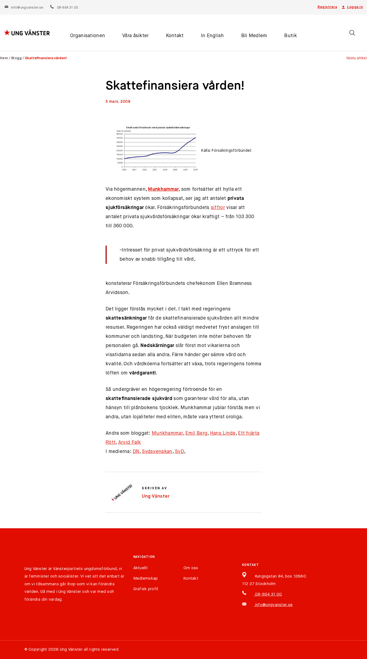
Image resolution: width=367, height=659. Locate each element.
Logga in (355, 7)
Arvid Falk (129, 442)
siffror (218, 207)
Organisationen (87, 35)
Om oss (191, 568)
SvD (179, 451)
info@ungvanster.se (27, 7)
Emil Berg (196, 433)
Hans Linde (223, 433)
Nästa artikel (357, 58)
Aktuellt (140, 568)
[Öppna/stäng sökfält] (352, 33)
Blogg (16, 58)
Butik (290, 35)
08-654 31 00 (67, 7)
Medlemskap (145, 578)
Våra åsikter (135, 35)
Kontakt (175, 35)
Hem (4, 58)
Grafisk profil (145, 589)
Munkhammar (163, 189)
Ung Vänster (156, 496)
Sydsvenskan (157, 451)
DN (136, 451)
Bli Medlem (254, 35)
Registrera (327, 7)
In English (212, 35)
